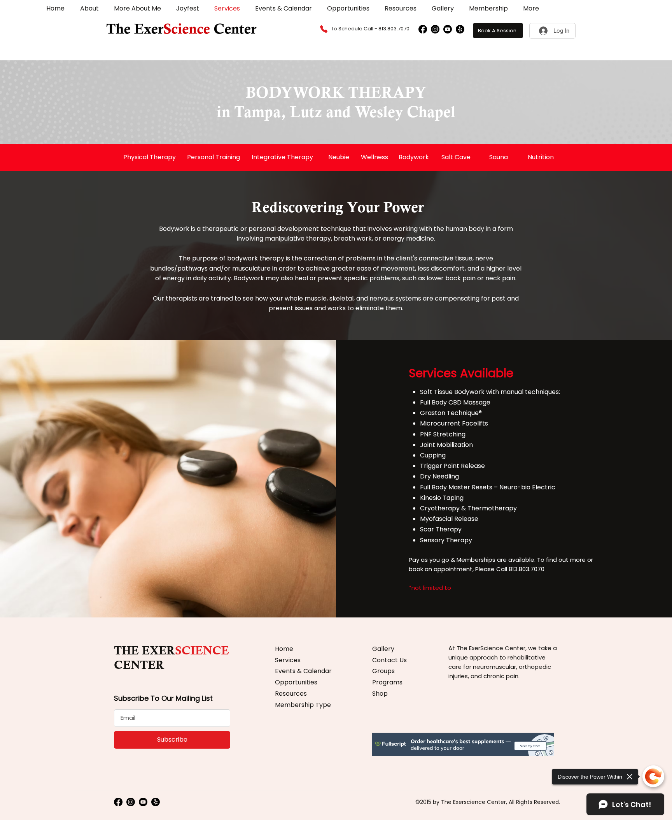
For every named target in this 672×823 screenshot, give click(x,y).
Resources (291, 693)
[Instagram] (435, 29)
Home (284, 648)
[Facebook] (422, 29)
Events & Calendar (303, 670)
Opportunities (296, 682)
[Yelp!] (460, 29)
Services (288, 660)
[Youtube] (447, 29)
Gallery (383, 648)
